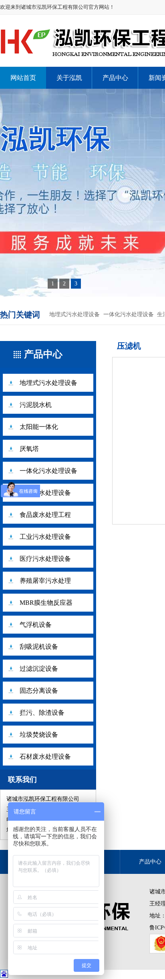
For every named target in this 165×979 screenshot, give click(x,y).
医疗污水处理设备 (45, 558)
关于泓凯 (69, 77)
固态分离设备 (39, 690)
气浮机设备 (36, 624)
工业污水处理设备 (45, 536)
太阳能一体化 (39, 426)
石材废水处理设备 (45, 756)
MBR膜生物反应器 (46, 602)
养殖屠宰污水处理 (45, 580)
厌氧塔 (29, 448)
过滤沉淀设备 (39, 668)
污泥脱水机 (36, 404)
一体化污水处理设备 (128, 314)
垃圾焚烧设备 (39, 734)
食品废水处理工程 (45, 514)
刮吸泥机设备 (39, 646)
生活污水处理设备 (45, 492)
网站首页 (23, 77)
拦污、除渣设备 (42, 712)
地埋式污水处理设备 (74, 314)
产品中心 (115, 77)
